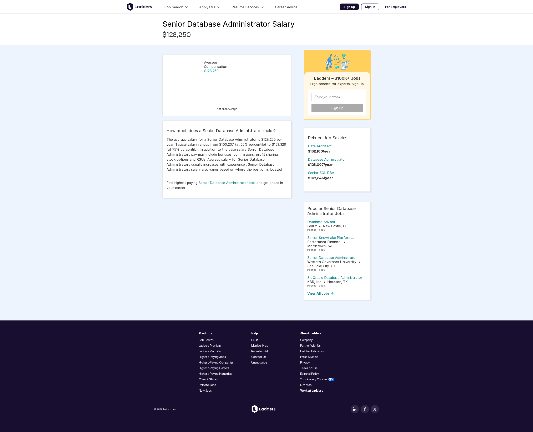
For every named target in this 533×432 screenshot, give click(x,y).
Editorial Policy (309, 373)
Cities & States (208, 379)
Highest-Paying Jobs (212, 357)
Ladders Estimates (312, 351)
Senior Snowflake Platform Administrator (329, 238)
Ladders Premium (210, 345)
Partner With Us (310, 345)
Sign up (337, 108)
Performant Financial (324, 242)
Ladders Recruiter (210, 351)
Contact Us (258, 357)
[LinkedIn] (355, 409)
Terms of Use (309, 368)
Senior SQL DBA (321, 173)
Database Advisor (321, 222)
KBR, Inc (314, 282)
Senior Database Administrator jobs (226, 183)
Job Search (206, 340)
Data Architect (320, 146)
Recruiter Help (260, 351)
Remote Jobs (207, 385)
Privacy (305, 362)
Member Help (259, 345)
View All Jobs (318, 293)
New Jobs (205, 390)
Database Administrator (327, 159)
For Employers (395, 7)
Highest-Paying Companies (216, 362)
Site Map (306, 385)
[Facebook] (365, 409)
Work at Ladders (311, 390)
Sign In (370, 7)
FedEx (312, 226)
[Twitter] (375, 409)
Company (306, 340)
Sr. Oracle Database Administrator (334, 278)
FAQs (254, 340)
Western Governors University (331, 262)
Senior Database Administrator (332, 258)
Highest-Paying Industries (215, 373)
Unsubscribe (259, 362)
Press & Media (309, 357)
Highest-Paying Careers (214, 368)
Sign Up (349, 7)
